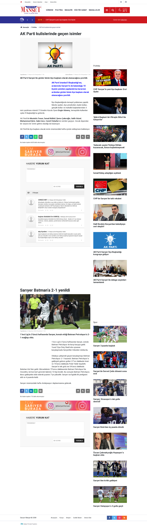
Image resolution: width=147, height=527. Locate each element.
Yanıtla (42, 210)
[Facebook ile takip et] (109, 518)
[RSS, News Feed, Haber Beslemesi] (124, 518)
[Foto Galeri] (126, 2)
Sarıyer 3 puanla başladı (54, 20)
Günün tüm (120, 20)
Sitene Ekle (53, 2)
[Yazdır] (40, 137)
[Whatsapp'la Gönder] (36, 137)
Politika (59, 10)
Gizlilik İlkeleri (77, 518)
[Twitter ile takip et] (114, 518)
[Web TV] (121, 2)
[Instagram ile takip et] (119, 518)
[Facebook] (22, 137)
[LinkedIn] (31, 137)
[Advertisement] (11, 53)
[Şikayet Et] (81, 210)
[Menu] (107, 10)
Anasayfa (25, 27)
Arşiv (46, 2)
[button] (78, 137)
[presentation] (27, 20)
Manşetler (27, 2)
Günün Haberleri (37, 2)
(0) (47, 210)
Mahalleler (94, 10)
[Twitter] (27, 137)
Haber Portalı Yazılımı (30, 524)
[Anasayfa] (21, 2)
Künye (62, 518)
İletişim (68, 518)
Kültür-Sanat (80, 10)
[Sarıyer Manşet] (31, 10)
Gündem (49, 10)
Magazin (68, 10)
